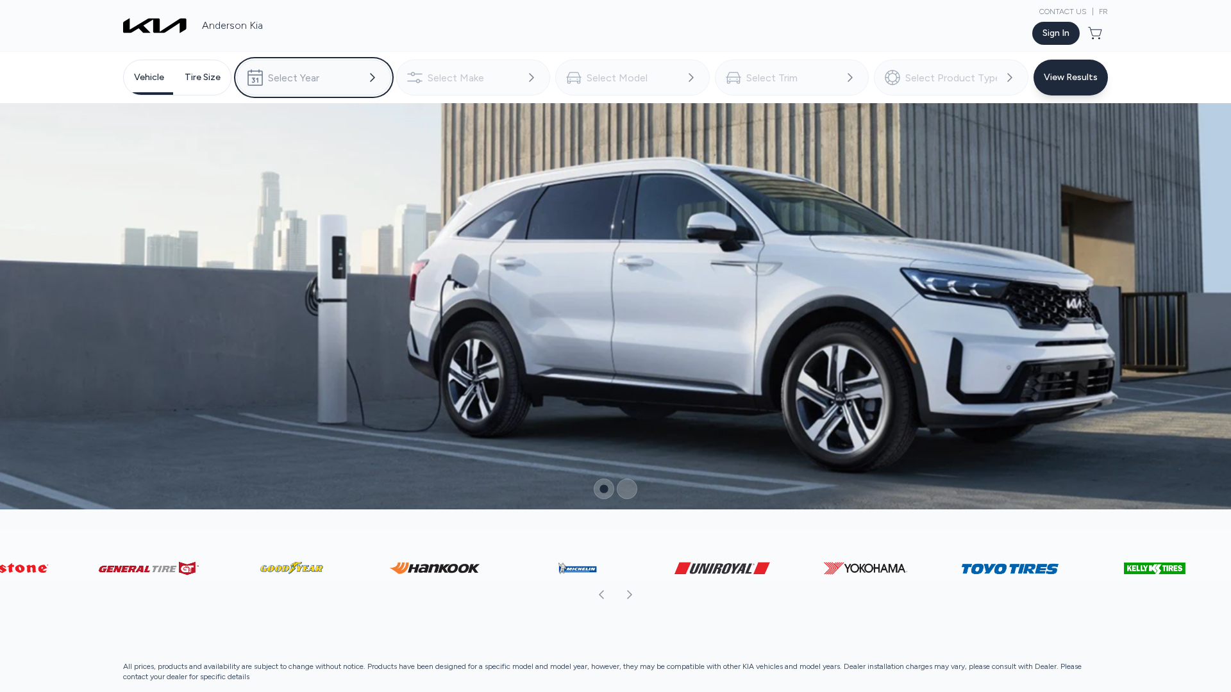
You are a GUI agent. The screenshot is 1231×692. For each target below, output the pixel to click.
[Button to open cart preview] (1096, 33)
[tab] (149, 77)
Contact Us (1063, 11)
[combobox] (314, 77)
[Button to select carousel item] (604, 442)
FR (1103, 11)
